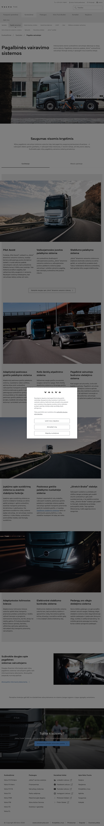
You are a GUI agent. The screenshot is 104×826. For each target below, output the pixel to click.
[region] (52, 413)
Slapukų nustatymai (52, 433)
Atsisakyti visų (52, 427)
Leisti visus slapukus (52, 421)
